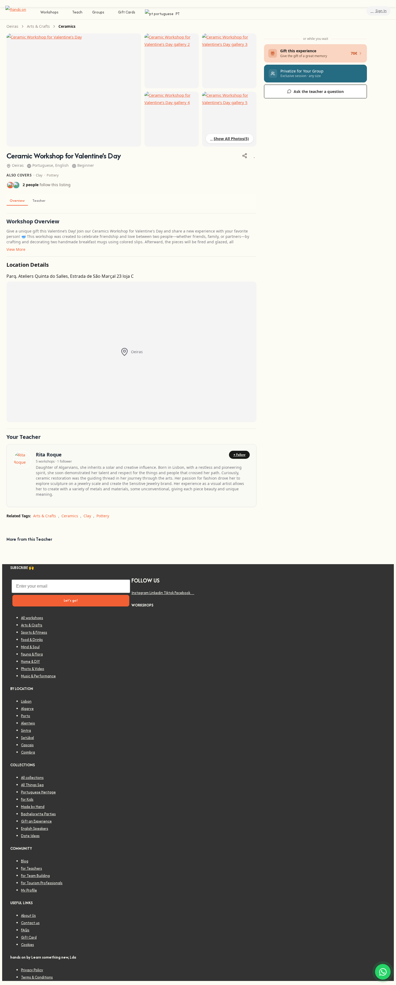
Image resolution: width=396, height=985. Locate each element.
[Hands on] (15, 9)
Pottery (53, 175)
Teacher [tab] (38, 200)
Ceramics (66, 26)
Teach (77, 12)
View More (15, 249)
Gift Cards (126, 12)
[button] (315, 73)
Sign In (381, 10)
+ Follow (239, 454)
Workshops (49, 12)
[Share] (244, 156)
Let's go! (71, 600)
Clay (39, 175)
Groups (98, 12)
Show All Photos (229, 138)
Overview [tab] (17, 200)
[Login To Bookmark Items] (254, 156)
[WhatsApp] (383, 972)
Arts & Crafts (38, 26)
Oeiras (12, 26)
